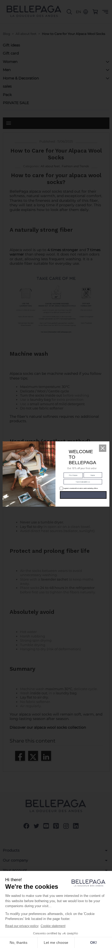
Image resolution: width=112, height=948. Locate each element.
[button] (102, 448)
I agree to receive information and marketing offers (80, 488)
